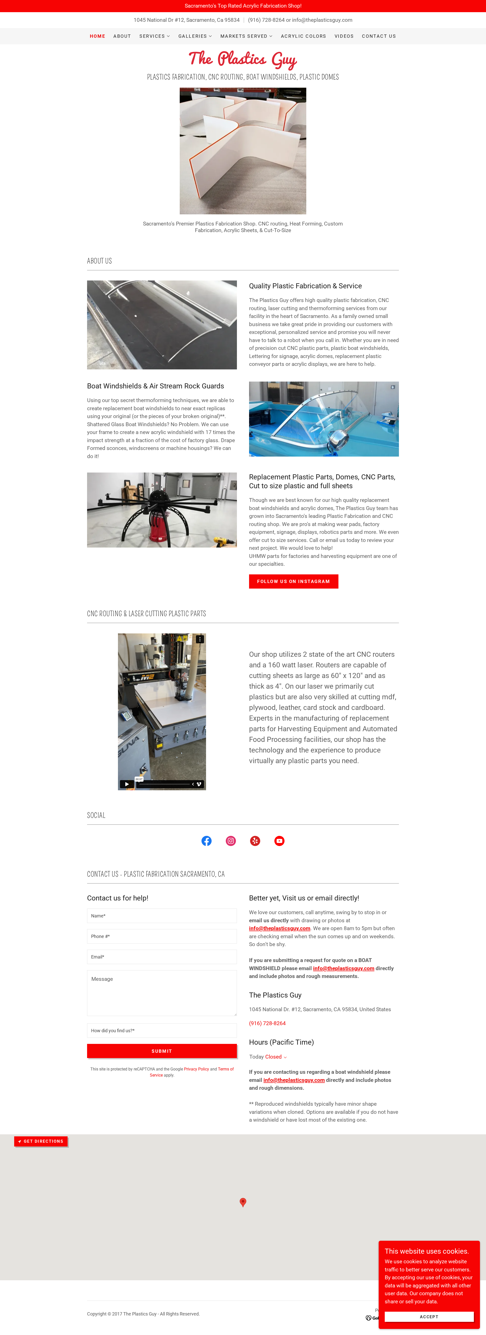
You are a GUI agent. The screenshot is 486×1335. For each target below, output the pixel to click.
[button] (154, 36)
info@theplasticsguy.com (279, 928)
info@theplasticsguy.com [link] (322, 20)
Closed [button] (273, 1057)
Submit (162, 1051)
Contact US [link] (379, 36)
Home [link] (97, 36)
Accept (429, 1316)
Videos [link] (344, 36)
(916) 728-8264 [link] (266, 20)
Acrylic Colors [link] (304, 36)
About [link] (122, 36)
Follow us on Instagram (293, 581)
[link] (243, 60)
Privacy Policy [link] (196, 1069)
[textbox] (162, 916)
